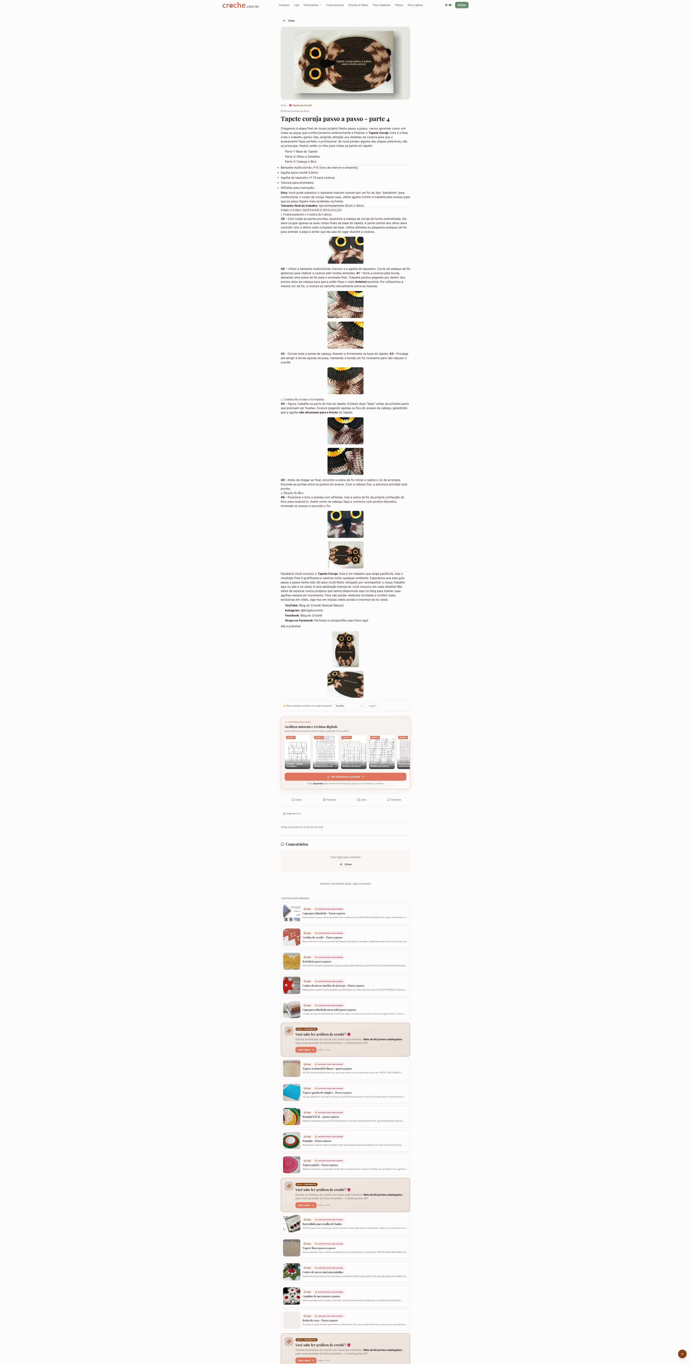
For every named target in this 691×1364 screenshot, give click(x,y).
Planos (399, 4)
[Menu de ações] (682, 1354)
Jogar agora (304, 1049)
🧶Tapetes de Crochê (300, 105)
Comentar (396, 799)
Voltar (291, 20)
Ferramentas (311, 4)
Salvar (298, 799)
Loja (296, 4)
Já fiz (363, 799)
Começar (284, 4)
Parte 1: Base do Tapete (301, 151)
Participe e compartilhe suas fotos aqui (341, 620)
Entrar (462, 4)
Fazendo (331, 799)
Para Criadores (381, 4)
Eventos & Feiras (358, 4)
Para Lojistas (415, 4)
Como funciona (335, 4)
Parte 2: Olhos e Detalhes (302, 156)
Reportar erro (294, 813)
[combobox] (349, 706)
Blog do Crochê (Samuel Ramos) (321, 605)
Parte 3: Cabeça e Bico (301, 161)
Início (283, 105)
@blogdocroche (312, 610)
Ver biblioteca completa (345, 776)
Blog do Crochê (311, 615)
